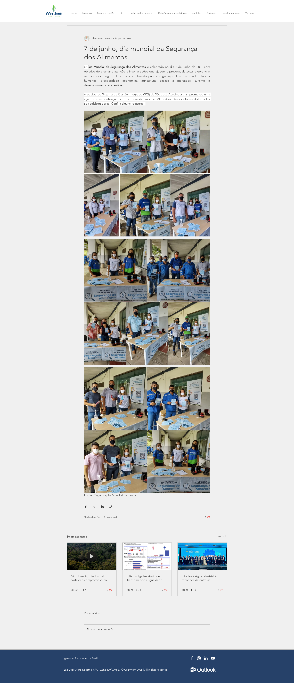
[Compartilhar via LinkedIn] (102, 506)
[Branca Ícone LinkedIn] (205, 658)
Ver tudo (222, 536)
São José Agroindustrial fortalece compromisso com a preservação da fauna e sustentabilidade (91, 578)
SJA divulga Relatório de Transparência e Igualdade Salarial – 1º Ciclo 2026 (144, 578)
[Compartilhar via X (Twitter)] (94, 506)
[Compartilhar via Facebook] (85, 506)
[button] (250, 13)
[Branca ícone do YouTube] (212, 658)
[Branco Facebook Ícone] (192, 658)
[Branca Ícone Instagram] (199, 658)
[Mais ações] (208, 38)
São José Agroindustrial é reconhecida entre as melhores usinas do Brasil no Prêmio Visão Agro (201, 578)
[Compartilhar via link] (110, 506)
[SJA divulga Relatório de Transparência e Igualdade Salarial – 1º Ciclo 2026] (147, 556)
